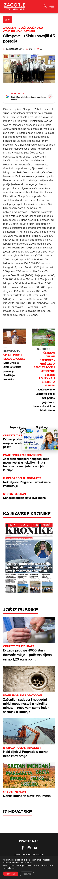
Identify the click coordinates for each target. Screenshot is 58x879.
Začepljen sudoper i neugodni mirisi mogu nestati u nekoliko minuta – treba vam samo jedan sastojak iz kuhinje (26, 462)
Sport (7, 19)
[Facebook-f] (22, 848)
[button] (45, 6)
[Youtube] (35, 848)
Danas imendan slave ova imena (24, 496)
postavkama (8, 868)
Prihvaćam (10, 874)
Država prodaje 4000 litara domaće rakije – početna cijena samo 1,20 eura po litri (27, 653)
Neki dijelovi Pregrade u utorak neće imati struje (27, 482)
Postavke (27, 874)
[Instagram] (29, 848)
